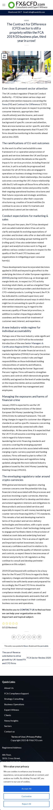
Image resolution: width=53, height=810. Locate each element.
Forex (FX (6, 104)
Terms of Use (18, 736)
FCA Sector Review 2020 (39, 657)
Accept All (26, 788)
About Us (9, 688)
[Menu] (4, 4)
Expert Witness (11, 709)
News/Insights (11, 720)
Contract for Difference (28, 104)
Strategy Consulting (13, 698)
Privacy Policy (34, 736)
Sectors (8, 726)
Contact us (9, 731)
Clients (7, 715)
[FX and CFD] (28, 5)
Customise (26, 796)
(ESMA (5, 277)
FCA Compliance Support (16, 693)
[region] (26, 786)
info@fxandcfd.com (37, 12)
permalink (44, 646)
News (26, 20)
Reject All (26, 804)
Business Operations (14, 704)
